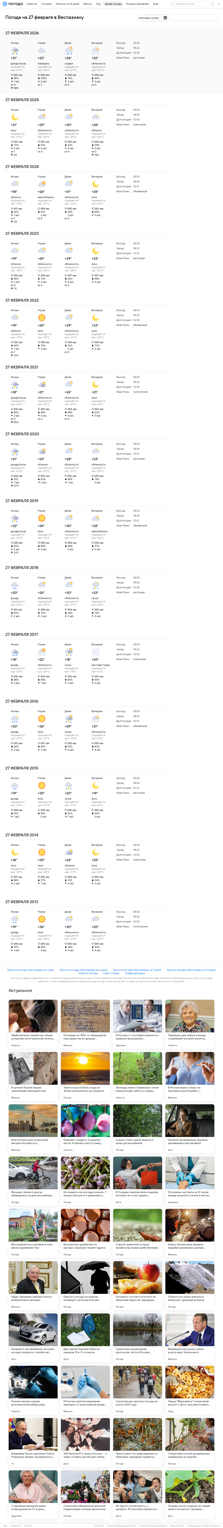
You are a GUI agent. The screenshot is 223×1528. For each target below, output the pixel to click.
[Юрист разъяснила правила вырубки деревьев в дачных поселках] (189, 1233)
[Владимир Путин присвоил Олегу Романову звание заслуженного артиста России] (33, 1442)
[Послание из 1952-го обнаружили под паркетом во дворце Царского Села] (85, 1024)
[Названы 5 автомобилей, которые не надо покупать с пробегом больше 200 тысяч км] (33, 1337)
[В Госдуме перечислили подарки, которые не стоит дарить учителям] (137, 1181)
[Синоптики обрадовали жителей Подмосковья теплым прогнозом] (85, 1494)
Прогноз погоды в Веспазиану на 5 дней (83, 969)
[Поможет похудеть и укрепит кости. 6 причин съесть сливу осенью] (85, 1128)
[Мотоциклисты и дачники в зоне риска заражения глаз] (33, 1233)
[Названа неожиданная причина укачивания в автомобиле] (189, 1128)
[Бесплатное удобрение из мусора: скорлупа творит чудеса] (85, 1233)
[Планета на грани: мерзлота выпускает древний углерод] (189, 1285)
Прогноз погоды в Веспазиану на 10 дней (191, 969)
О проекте (99, 1526)
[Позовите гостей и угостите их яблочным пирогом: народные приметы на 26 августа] (137, 1285)
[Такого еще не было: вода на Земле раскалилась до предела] (85, 1076)
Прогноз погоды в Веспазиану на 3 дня (30, 969)
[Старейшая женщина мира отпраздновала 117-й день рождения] (33, 1494)
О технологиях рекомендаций (153, 1526)
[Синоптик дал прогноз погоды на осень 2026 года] (137, 1390)
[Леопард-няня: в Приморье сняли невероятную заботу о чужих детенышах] (137, 1076)
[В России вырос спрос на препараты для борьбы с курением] (189, 1076)
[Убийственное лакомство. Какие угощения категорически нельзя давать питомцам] (33, 1024)
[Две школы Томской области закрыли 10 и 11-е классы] (85, 1337)
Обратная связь (177, 1526)
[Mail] (5, 4)
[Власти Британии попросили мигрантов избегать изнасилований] (33, 1128)
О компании (15, 1526)
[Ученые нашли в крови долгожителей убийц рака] (33, 1390)
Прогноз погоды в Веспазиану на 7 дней (137, 969)
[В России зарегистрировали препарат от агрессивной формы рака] (85, 1390)
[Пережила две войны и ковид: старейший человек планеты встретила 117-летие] (189, 1024)
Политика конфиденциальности (121, 1526)
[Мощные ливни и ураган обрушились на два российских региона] (33, 1181)
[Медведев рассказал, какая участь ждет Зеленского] (189, 1337)
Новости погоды (88, 973)
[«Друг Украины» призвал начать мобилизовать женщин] (33, 1285)
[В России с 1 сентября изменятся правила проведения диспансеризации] (137, 1024)
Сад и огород (111, 973)
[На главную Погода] (15, 4)
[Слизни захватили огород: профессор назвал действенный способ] (137, 1233)
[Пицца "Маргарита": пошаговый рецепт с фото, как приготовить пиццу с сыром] (189, 1390)
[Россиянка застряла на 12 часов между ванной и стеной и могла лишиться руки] (189, 1181)
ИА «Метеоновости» (210, 1526)
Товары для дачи (135, 973)
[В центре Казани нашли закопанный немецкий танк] (33, 1076)
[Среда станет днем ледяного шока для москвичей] (137, 1128)
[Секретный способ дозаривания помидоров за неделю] (189, 1442)
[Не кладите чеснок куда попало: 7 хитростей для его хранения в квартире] (85, 1181)
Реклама (28, 1526)
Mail (5, 1526)
